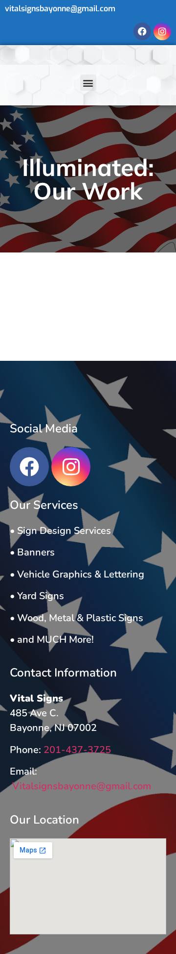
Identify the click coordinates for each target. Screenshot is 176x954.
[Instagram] (162, 31)
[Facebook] (142, 31)
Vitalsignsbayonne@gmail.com (80, 786)
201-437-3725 (77, 749)
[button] (88, 83)
